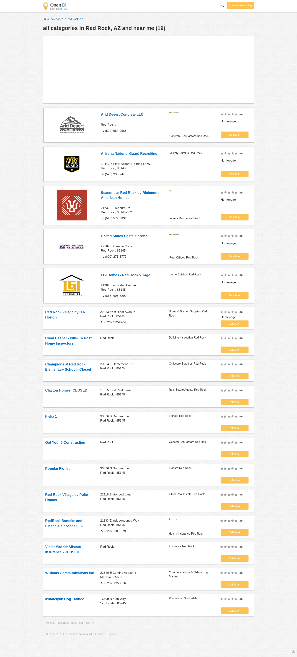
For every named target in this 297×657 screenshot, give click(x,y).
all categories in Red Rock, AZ (65, 19)
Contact (100, 634)
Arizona (50, 622)
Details (233, 134)
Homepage (228, 121)
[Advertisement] (148, 69)
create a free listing (240, 5)
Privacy (111, 634)
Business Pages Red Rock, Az (76, 622)
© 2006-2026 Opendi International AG (69, 634)
